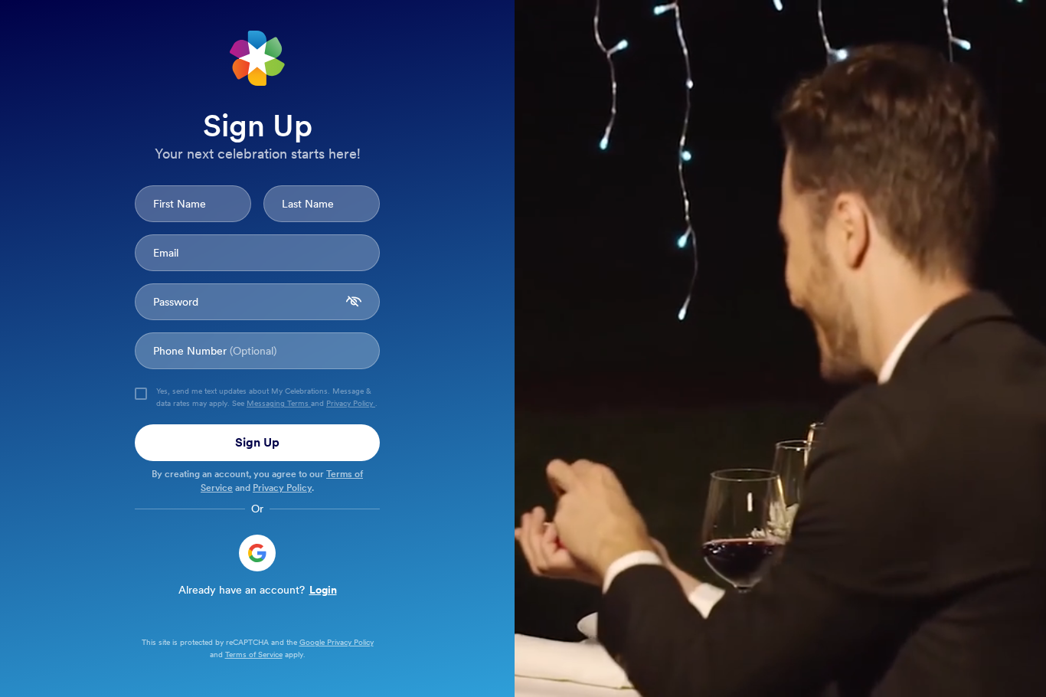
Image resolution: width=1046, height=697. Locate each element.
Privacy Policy (350, 402)
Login (323, 590)
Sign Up (257, 442)
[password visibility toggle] (353, 301)
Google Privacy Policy (336, 641)
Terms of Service (254, 654)
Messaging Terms (279, 402)
